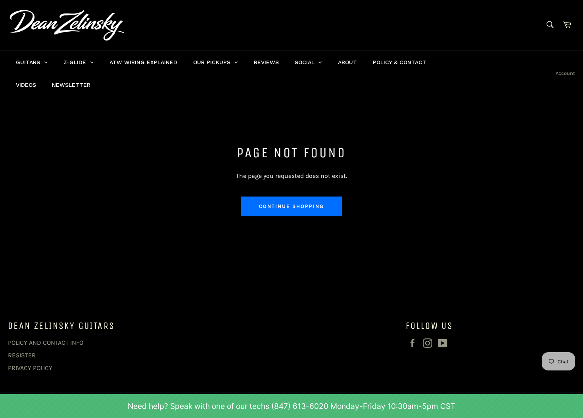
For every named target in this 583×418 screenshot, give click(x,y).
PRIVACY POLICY (30, 368)
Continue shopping (291, 206)
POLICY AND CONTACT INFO (45, 342)
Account (565, 73)
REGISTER (22, 355)
